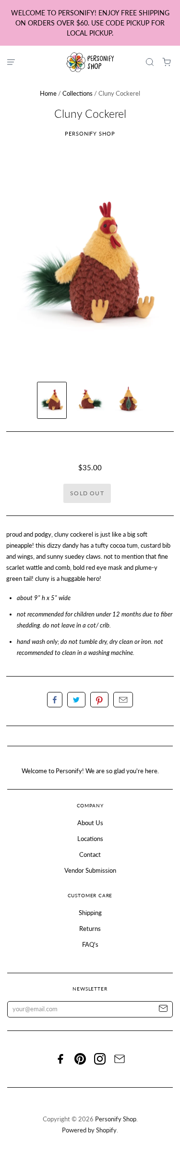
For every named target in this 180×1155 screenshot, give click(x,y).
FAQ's (90, 944)
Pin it (99, 699)
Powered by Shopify (89, 1130)
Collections (77, 93)
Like (54, 699)
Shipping (90, 912)
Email (123, 699)
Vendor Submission (90, 870)
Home (48, 93)
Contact (90, 854)
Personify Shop (90, 133)
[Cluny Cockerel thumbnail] (51, 400)
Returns (90, 928)
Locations (90, 838)
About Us (90, 823)
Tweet (76, 699)
